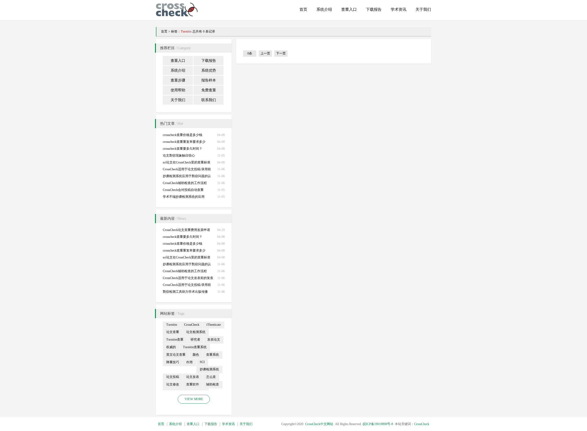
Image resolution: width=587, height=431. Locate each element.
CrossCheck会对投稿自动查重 (183, 190)
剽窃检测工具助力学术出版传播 (185, 291)
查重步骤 (178, 80)
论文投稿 (172, 377)
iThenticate (213, 324)
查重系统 (212, 354)
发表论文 (213, 339)
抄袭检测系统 (209, 369)
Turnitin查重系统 (195, 347)
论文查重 (172, 332)
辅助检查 (212, 384)
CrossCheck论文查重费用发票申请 (186, 230)
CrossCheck (191, 324)
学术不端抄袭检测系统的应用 (184, 196)
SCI (202, 362)
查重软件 (192, 384)
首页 (303, 9)
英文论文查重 (176, 354)
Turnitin (171, 324)
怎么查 (211, 377)
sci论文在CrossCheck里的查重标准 (186, 162)
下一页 (281, 53)
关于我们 (423, 9)
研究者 (195, 339)
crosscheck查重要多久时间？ (182, 148)
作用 (189, 362)
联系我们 (208, 100)
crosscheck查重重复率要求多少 (184, 142)
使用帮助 (178, 90)
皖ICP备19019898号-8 (378, 424)
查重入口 (349, 9)
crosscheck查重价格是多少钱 (182, 135)
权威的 (171, 347)
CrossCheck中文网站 (319, 424)
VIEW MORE (194, 399)
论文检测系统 (195, 332)
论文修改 (172, 384)
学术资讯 (398, 9)
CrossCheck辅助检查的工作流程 (185, 183)
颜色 (196, 354)
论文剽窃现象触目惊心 (179, 155)
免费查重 (208, 90)
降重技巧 (172, 362)
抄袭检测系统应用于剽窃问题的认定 (187, 177)
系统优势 (208, 70)
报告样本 (208, 80)
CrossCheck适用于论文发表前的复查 (188, 278)
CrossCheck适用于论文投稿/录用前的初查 (187, 170)
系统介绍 (324, 9)
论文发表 (192, 377)
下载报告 (374, 9)
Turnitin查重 (174, 339)
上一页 (265, 53)
